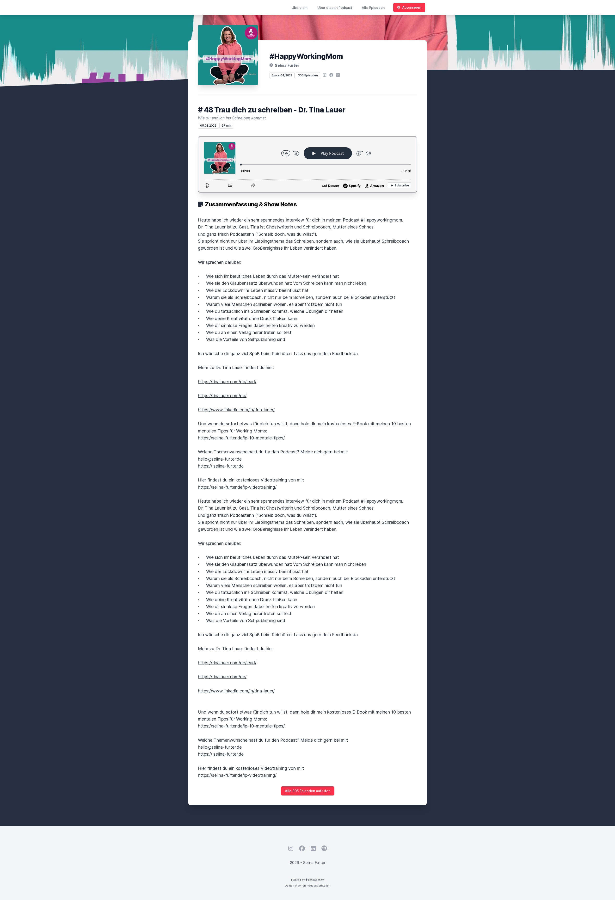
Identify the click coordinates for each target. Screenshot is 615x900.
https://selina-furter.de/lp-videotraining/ (237, 487)
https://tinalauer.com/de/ (222, 395)
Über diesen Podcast (334, 8)
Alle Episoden (373, 8)
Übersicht (300, 8)
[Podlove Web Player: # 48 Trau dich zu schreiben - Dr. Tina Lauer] (307, 164)
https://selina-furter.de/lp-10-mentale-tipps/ (241, 437)
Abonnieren (411, 7)
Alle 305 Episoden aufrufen (307, 791)
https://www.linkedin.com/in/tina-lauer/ (236, 409)
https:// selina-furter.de (221, 465)
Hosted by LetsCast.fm (307, 880)
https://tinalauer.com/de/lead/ (227, 381)
